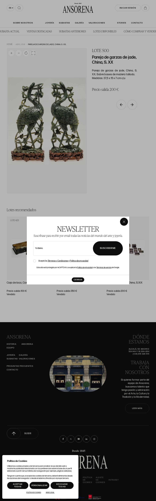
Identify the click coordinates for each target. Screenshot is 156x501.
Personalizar (40, 485)
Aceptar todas (17, 485)
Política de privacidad (79, 261)
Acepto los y (63, 261)
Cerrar (78, 280)
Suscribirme (108, 248)
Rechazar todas (62, 485)
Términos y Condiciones (58, 261)
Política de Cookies (33, 493)
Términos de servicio (104, 267)
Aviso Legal (50, 493)
